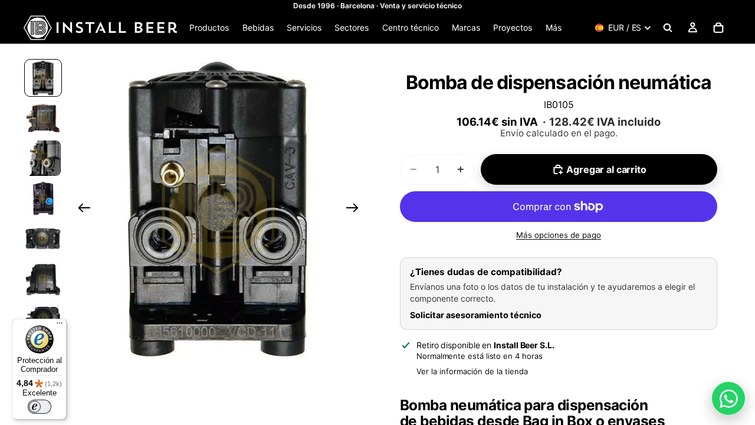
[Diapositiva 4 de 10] (43, 198)
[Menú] (59, 326)
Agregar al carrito (606, 169)
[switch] (39, 407)
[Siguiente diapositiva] (356, 210)
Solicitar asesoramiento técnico (475, 315)
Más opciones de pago (558, 235)
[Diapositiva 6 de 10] (43, 278)
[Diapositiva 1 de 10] (43, 78)
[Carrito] (718, 28)
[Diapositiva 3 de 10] (43, 158)
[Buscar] (668, 28)
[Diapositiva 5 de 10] (43, 238)
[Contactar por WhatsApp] (728, 398)
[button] (218, 209)
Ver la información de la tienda (472, 371)
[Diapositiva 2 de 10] (43, 118)
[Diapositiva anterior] (80, 210)
